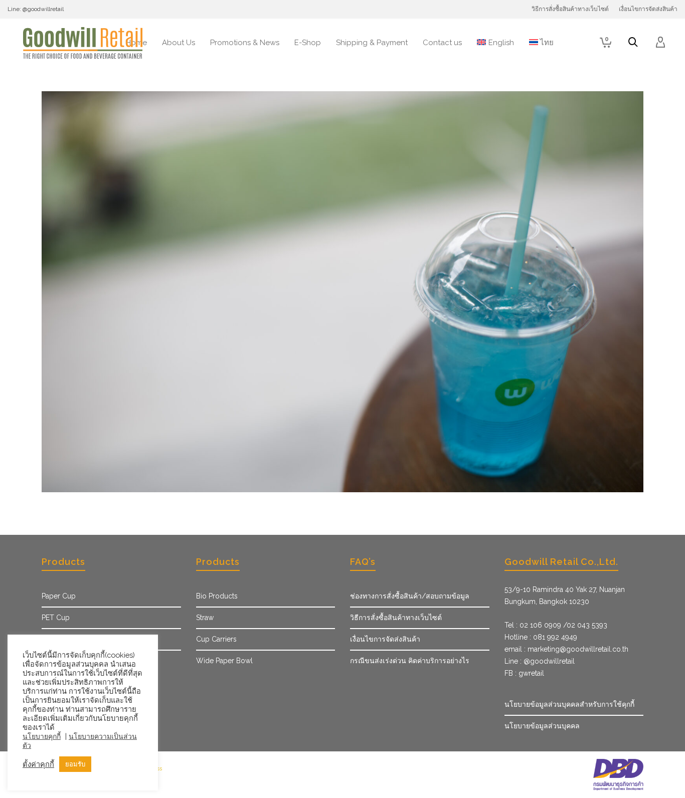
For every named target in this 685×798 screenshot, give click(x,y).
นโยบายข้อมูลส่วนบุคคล (542, 726)
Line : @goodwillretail (539, 661)
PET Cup (56, 618)
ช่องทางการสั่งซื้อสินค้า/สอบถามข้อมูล (409, 596)
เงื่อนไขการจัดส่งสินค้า (385, 639)
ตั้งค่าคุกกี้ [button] (38, 764)
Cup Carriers (216, 639)
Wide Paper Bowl (224, 661)
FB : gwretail (524, 673)
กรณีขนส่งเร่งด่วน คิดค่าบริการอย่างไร (409, 661)
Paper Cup (59, 596)
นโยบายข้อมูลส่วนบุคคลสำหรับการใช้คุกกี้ (569, 704)
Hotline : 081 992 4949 (540, 637)
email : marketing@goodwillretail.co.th (566, 649)
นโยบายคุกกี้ (42, 736)
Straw (205, 618)
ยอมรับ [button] (75, 764)
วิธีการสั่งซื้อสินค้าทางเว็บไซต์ (396, 618)
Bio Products (217, 596)
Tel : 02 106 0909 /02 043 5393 (555, 625)
